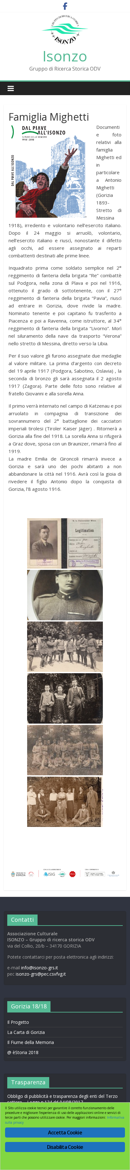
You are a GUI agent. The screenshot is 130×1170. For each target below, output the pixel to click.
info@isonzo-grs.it (39, 968)
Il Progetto (18, 1022)
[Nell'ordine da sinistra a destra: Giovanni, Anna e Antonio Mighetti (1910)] (65, 698)
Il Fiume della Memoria (30, 1042)
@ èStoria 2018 (22, 1052)
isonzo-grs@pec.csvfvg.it (41, 974)
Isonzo (65, 56)
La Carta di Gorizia (26, 1032)
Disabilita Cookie (65, 1147)
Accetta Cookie (65, 1132)
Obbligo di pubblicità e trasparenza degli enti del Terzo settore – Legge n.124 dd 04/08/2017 (62, 1099)
